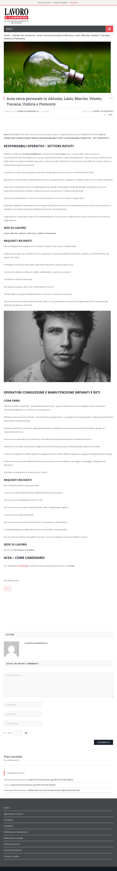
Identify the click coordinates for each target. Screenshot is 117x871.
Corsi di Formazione (13, 850)
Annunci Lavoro (44, 2)
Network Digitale (60, 2)
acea (110, 114)
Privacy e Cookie (11, 856)
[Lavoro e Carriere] (16, 12)
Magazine (74, 2)
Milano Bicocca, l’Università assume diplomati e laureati (54, 790)
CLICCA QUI (22, 565)
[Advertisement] (58, 125)
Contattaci (8, 825)
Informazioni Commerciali (15, 832)
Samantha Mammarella (28, 111)
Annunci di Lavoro (12, 844)
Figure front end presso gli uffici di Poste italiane (51, 779)
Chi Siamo (8, 820)
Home (7, 35)
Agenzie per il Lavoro (13, 813)
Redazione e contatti (13, 838)
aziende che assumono (23, 35)
